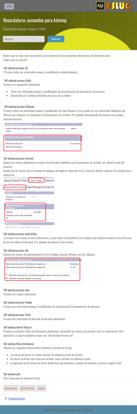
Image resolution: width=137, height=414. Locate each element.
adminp (41, 388)
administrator (27, 388)
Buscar (56, 39)
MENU (9, 6)
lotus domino (11, 388)
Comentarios (16, 398)
